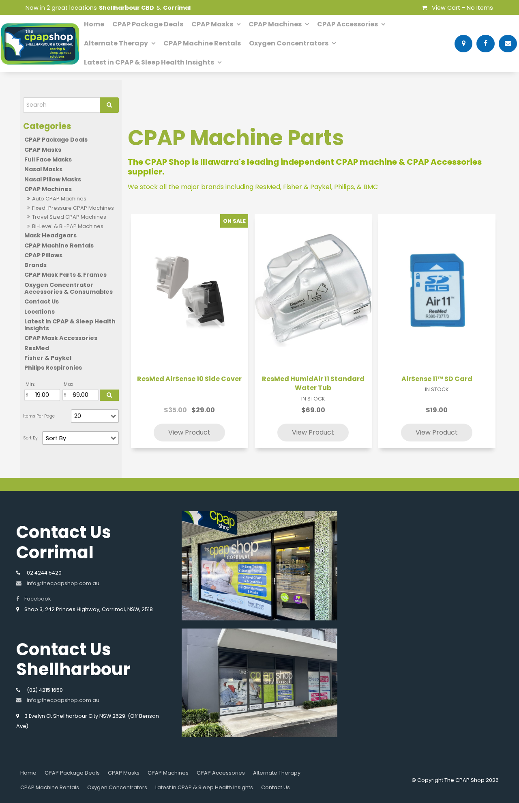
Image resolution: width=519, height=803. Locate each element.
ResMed (36, 348)
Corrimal (177, 8)
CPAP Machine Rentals (202, 43)
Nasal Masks (43, 169)
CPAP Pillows (43, 255)
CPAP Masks (212, 24)
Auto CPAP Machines (59, 198)
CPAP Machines (275, 24)
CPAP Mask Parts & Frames (65, 275)
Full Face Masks (48, 159)
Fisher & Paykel (47, 358)
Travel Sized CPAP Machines (69, 217)
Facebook (37, 598)
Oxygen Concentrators (288, 43)
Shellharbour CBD (126, 8)
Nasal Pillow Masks (52, 179)
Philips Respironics (53, 368)
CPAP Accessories (347, 24)
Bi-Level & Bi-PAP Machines (67, 226)
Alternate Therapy (116, 43)
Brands (35, 265)
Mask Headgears (50, 235)
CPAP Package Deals (147, 24)
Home (94, 24)
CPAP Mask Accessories (60, 338)
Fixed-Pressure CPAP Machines (73, 208)
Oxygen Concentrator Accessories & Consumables (68, 288)
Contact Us (41, 301)
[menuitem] (28, 773)
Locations (39, 312)
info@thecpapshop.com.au (63, 583)
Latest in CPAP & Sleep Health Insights (149, 62)
